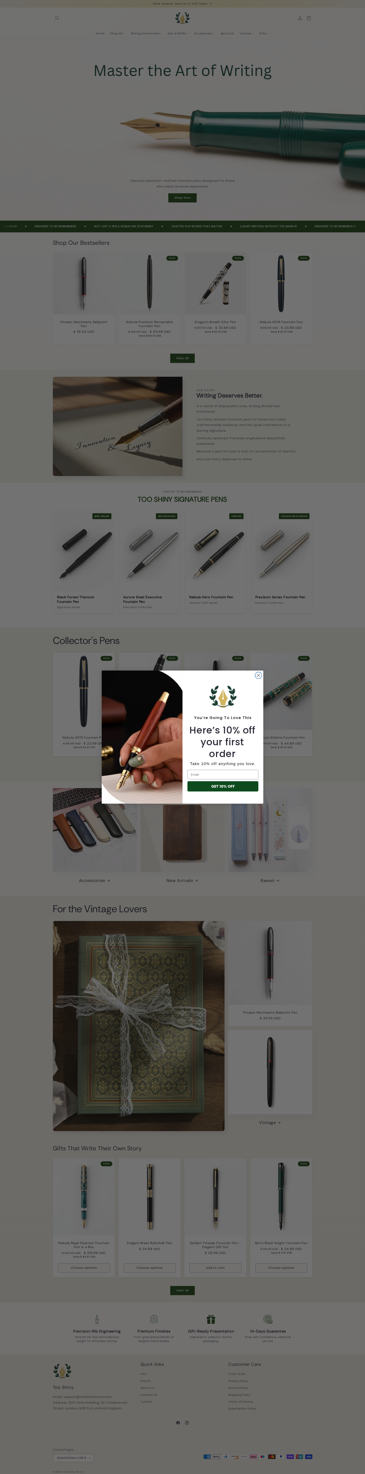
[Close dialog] (258, 675)
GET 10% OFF (223, 786)
